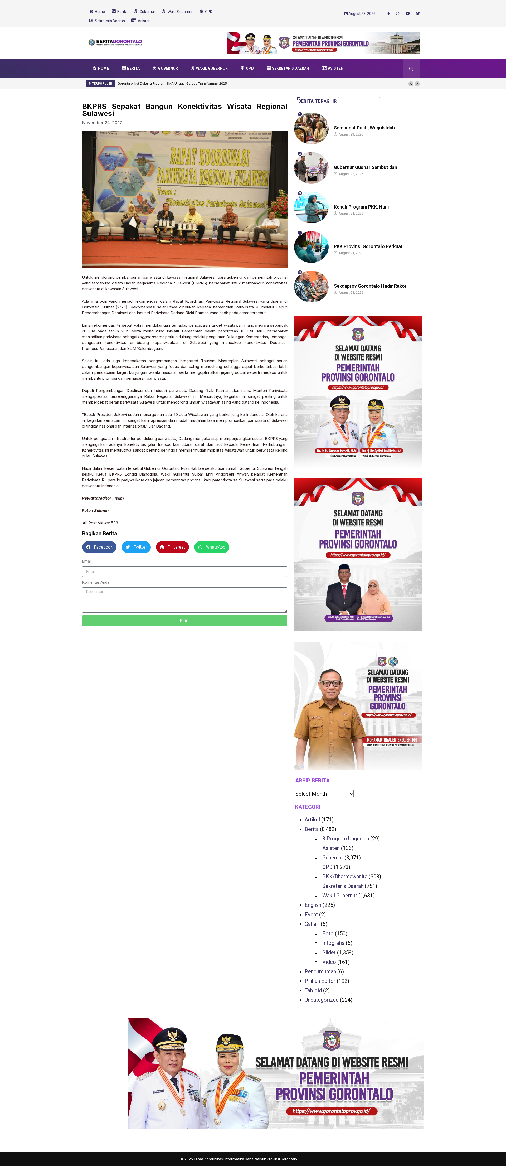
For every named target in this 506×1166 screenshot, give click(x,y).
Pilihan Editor (320, 981)
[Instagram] (397, 14)
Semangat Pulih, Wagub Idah (364, 127)
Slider (329, 952)
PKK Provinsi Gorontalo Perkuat (368, 246)
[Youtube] (408, 14)
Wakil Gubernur (339, 895)
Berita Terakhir (317, 101)
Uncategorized (322, 1000)
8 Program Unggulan (345, 838)
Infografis (333, 943)
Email (86, 561)
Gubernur (332, 857)
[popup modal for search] (411, 68)
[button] (410, 83)
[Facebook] (388, 13)
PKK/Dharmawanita (344, 876)
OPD (327, 867)
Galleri (312, 924)
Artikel (312, 819)
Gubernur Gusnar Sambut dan (365, 167)
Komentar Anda (95, 582)
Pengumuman (320, 971)
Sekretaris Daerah (342, 886)
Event (311, 914)
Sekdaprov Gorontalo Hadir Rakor (370, 286)
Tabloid (313, 990)
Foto (328, 933)
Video (329, 962)
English (313, 905)
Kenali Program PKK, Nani (361, 207)
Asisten (331, 848)
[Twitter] (418, 14)
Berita (339, 122)
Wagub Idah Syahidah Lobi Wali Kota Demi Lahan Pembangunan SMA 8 (172, 83)
